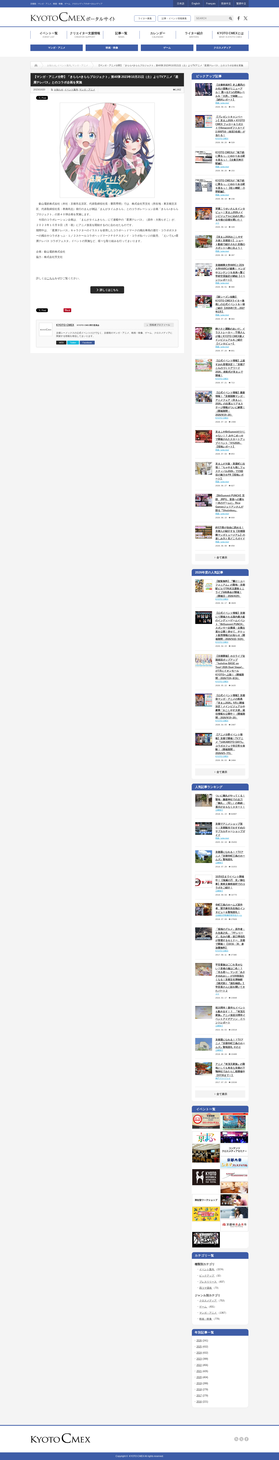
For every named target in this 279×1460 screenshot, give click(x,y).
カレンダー (157, 35)
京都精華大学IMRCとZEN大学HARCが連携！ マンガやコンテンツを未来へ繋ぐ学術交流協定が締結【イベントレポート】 (230, 272)
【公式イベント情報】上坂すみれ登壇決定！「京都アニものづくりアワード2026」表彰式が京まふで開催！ (230, 368)
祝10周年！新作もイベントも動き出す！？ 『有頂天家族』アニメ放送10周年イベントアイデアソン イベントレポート (230, 1015)
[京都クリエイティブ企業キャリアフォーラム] (206, 1220)
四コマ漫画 (205, 1287)
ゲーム (167, 47)
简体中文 (226, 3)
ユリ (217, 223)
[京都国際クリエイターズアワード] (206, 1128)
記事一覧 (121, 35)
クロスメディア (222, 47)
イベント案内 (64, 65)
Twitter (73, 342)
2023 (199, 1358)
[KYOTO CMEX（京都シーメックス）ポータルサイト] (72, 19)
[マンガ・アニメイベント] (234, 1142)
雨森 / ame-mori (222, 103)
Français (211, 3)
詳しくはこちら (109, 289)
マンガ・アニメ (56, 47)
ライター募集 (145, 18)
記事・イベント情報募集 (174, 18)
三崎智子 (219, 810)
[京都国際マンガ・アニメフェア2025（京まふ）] (206, 1142)
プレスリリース (208, 1281)
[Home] (36, 65)
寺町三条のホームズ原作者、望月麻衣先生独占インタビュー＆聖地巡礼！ (230, 908)
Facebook (87, 342)
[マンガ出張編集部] (234, 1205)
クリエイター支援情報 (85, 35)
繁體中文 (241, 3)
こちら (51, 278)
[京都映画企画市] (234, 1230)
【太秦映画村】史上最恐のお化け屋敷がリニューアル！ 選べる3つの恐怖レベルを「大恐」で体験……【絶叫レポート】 (230, 92)
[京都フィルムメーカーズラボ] (234, 1180)
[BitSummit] (206, 1247)
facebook (246, 1439)
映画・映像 (112, 47)
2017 (199, 1395)
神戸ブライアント (223, 1078)
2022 (199, 1365)
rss (236, 1439)
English (196, 3)
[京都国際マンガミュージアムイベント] (234, 1192)
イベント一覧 (48, 35)
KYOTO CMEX (65, 324)
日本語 (180, 3)
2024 (199, 1352)
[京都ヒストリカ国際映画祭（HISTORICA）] (206, 1184)
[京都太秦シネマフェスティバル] (234, 1167)
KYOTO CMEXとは (230, 35)
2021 (199, 1371)
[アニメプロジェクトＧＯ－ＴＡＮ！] (234, 1217)
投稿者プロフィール (160, 325)
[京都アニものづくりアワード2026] (234, 1129)
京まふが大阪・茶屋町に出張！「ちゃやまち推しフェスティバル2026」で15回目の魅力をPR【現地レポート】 (230, 471)
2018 (199, 1389)
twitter (241, 1439)
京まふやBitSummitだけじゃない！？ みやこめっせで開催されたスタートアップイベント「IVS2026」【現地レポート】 (230, 439)
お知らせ (51, 65)
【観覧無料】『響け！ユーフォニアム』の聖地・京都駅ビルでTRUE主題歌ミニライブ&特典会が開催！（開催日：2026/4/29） (230, 588)
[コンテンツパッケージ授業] (206, 1162)
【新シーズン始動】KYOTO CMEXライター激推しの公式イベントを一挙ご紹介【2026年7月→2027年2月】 (230, 304)
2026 (199, 1340)
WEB (61, 342)
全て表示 (222, 557)
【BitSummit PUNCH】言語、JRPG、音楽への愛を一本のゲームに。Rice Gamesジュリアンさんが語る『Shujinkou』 (230, 503)
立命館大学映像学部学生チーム (228, 915)
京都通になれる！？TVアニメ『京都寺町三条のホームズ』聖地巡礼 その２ (230, 1043)
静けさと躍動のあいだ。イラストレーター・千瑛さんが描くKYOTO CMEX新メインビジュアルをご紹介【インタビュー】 (230, 336)
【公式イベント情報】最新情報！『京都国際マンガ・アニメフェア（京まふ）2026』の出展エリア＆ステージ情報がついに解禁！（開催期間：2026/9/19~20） (230, 403)
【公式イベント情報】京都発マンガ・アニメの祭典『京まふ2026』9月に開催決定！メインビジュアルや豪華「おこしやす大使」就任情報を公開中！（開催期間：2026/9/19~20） (230, 706)
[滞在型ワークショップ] (206, 1205)
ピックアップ (207, 1275)
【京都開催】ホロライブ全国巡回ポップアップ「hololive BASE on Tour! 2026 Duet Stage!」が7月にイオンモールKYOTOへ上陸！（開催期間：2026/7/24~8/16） (230, 667)
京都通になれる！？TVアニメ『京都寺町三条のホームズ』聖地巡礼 (230, 856)
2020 (199, 1377)
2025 (199, 1346)
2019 (199, 1383)
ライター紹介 (194, 35)
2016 (199, 1401)
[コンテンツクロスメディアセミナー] (234, 1155)
